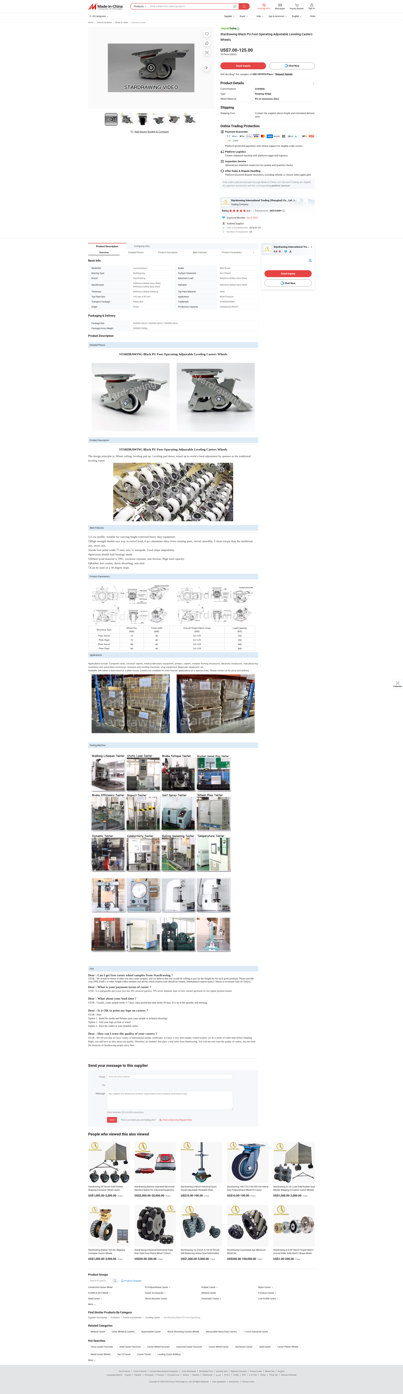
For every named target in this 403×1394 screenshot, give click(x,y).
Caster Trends (144, 1354)
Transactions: (270, 210)
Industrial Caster (138, 22)
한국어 (227, 1375)
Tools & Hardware (104, 22)
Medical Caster (209, 1292)
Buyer (242, 16)
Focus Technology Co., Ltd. (181, 1381)
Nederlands (207, 1375)
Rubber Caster (209, 1287)
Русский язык (173, 1375)
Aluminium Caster (244, 1346)
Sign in (311, 8)
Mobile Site (269, 1371)
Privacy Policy (248, 1381)
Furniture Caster (266, 1292)
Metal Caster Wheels (101, 1354)
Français (160, 1375)
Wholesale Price (206, 1371)
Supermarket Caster (151, 1331)
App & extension (276, 16)
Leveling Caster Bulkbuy (169, 1354)
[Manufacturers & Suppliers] (105, 6)
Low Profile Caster (267, 1298)
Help (258, 16)
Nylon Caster (264, 1287)
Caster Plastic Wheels (287, 1346)
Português (149, 1375)
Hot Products (124, 1371)
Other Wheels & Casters (123, 1331)
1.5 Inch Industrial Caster (256, 1331)
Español (137, 1375)
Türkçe (263, 1375)
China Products (140, 1371)
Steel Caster (94, 1298)
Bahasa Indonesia (288, 1375)
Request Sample (283, 74)
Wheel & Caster (121, 22)
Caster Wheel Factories (158, 1346)
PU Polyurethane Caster (156, 1287)
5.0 (276, 251)
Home (90, 22)
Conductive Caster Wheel (100, 1287)
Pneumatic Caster (210, 1298)
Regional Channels (239, 1371)
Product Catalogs (132, 1280)
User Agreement (219, 1381)
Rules (312, 16)
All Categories (99, 16)
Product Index (256, 1371)
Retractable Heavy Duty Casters (221, 1331)
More (91, 1360)
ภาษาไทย (253, 1375)
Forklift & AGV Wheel (98, 1292)
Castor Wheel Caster (219, 1346)
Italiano (186, 1375)
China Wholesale (189, 1371)
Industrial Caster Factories (189, 1346)
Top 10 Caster (124, 1354)
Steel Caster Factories (130, 1346)
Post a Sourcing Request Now (175, 1119)
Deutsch (195, 1375)
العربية (218, 1375)
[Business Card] (310, 260)
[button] (247, 252)
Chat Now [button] (294, 65)
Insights (281, 1371)
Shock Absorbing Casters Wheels (183, 1331)
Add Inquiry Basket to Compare (151, 131)
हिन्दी (244, 1375)
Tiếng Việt (273, 1375)
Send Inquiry (243, 65)
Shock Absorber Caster (156, 1298)
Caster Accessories (154, 1292)
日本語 (236, 1375)
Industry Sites (221, 1371)
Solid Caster (265, 1346)
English (128, 1375)
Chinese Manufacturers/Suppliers (164, 1371)
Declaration (234, 1381)
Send (112, 1119)
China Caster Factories (102, 1346)
